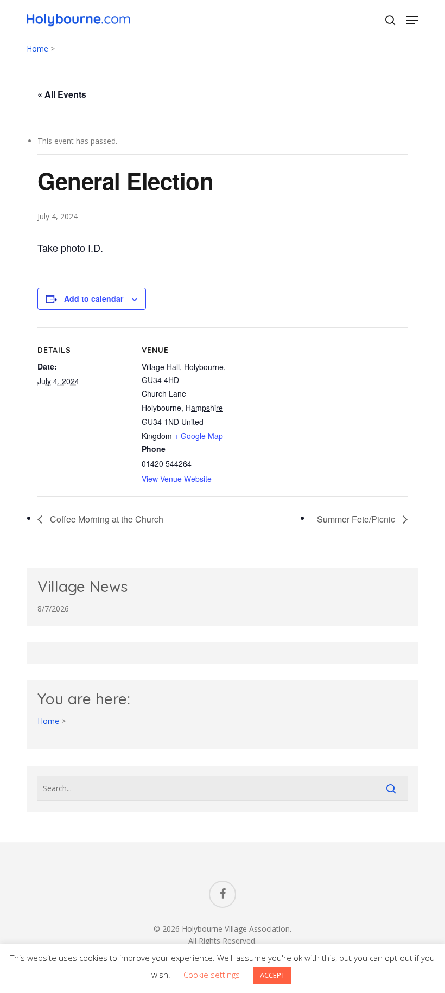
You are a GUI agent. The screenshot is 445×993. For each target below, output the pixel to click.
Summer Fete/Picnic (357, 519)
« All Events (61, 94)
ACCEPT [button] (272, 975)
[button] (412, 20)
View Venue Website (177, 478)
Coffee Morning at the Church (105, 519)
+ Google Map (198, 435)
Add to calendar (93, 298)
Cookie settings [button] (211, 974)
